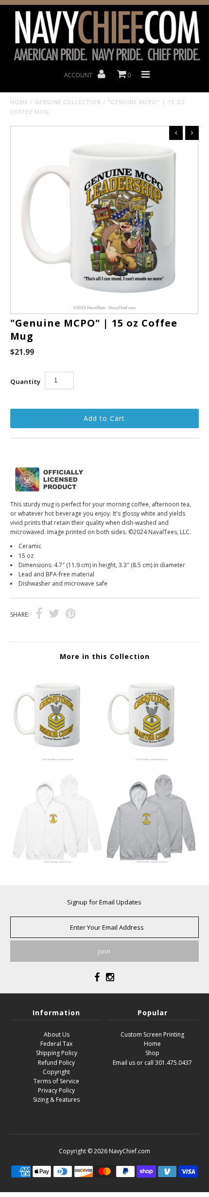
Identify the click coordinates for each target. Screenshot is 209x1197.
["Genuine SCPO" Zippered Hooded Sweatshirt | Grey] (151, 861)
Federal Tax (56, 1044)
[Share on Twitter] (54, 615)
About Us (57, 1034)
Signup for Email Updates (104, 902)
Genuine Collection (68, 101)
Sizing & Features (56, 1099)
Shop (152, 1053)
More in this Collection (105, 656)
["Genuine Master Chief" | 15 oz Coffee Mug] (151, 759)
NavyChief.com (129, 1151)
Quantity (25, 381)
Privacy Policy (56, 1090)
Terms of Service (56, 1081)
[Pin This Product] (71, 615)
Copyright (56, 1072)
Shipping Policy (56, 1053)
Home (19, 101)
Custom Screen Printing (152, 1034)
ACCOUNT (79, 75)
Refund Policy (56, 1062)
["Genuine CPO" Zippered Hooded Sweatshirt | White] (57, 861)
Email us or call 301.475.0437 (152, 1062)
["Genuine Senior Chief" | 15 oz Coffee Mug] (57, 759)
